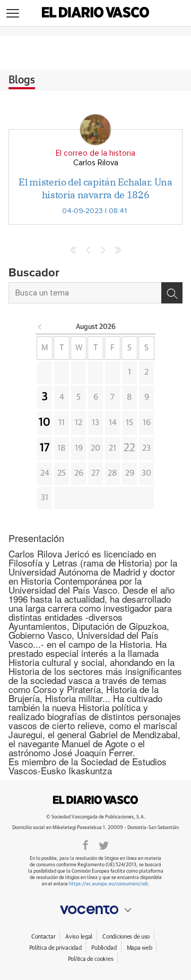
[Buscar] (172, 292)
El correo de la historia (95, 153)
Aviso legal (78, 937)
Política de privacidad (55, 948)
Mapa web (139, 948)
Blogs (21, 80)
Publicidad (103, 948)
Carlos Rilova (95, 163)
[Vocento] (95, 910)
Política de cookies (91, 959)
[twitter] (104, 844)
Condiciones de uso (126, 937)
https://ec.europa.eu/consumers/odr (108, 884)
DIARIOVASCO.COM (95, 800)
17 (44, 448)
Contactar (43, 937)
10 (44, 422)
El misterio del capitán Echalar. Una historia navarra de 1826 (95, 188)
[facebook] (85, 844)
